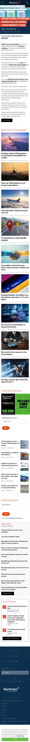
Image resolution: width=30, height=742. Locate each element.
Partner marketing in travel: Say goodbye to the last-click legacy (14, 588)
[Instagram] (9, 661)
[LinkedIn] (6, 661)
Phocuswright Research (13, 650)
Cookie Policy (20, 736)
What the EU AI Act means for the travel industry (14, 353)
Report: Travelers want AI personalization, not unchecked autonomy (14, 549)
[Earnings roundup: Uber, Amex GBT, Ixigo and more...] (15, 368)
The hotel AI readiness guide (10, 536)
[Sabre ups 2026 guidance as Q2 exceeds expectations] (15, 171)
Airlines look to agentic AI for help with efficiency (9, 486)
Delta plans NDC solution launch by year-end (14, 212)
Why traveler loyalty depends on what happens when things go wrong (13, 582)
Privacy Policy (21, 681)
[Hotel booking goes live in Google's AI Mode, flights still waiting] (24, 444)
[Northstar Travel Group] (11, 689)
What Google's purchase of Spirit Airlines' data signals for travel (9, 476)
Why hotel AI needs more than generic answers (13, 575)
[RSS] (13, 661)
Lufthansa (7, 120)
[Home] (15, 2)
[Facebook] (2, 661)
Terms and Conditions (10, 518)
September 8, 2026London (12, 634)
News (3, 29)
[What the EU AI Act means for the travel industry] (15, 340)
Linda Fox (6, 31)
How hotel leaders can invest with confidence (11, 531)
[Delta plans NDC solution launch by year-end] (15, 199)
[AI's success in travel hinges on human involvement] (15, 313)
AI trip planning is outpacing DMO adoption (13, 239)
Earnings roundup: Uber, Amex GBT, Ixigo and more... (14, 381)
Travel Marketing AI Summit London (16, 630)
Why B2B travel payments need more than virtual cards (14, 562)
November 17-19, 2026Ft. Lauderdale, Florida (13, 610)
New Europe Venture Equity (17, 65)
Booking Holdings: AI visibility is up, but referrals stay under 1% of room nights (14, 297)
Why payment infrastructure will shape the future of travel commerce (14, 542)
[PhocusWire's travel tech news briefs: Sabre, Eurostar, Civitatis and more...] (15, 254)
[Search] (27, 2)
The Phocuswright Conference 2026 (17, 607)
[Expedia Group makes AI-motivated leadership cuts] (24, 467)
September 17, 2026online (12, 624)
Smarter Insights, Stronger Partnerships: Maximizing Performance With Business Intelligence (16, 619)
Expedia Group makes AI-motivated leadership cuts (9, 464)
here (21, 63)
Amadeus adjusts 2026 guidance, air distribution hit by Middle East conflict (13, 155)
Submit (15, 678)
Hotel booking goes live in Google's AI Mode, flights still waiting (10, 443)
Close (15, 739)
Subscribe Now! (8, 668)
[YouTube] (16, 661)
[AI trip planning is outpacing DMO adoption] (15, 226)
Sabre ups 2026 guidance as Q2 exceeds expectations (13, 184)
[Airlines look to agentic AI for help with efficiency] (24, 489)
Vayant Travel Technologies (10, 44)
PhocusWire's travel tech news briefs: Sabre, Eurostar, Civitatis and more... (15, 267)
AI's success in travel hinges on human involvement (13, 326)
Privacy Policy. (19, 518)
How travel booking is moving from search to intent (14, 555)
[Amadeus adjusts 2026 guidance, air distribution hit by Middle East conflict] (15, 142)
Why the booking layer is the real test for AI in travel (15, 568)
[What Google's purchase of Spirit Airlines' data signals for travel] (24, 477)
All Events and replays (12, 638)
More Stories (8, 593)
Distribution (11, 29)
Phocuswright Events (13, 656)
